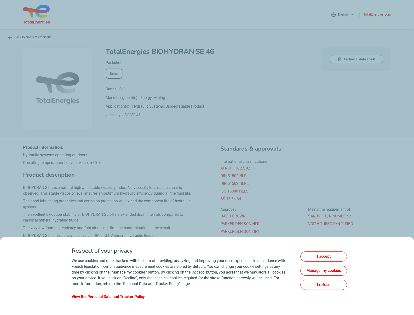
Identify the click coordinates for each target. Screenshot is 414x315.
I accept (324, 256)
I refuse (323, 284)
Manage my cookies (323, 270)
